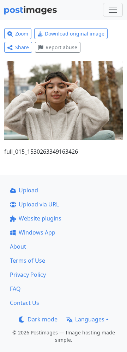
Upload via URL (39, 204)
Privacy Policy (28, 275)
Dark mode (43, 319)
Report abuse (61, 47)
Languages (89, 319)
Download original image (74, 33)
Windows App (37, 232)
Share (22, 47)
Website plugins (40, 218)
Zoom (21, 33)
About (18, 246)
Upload (28, 190)
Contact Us (24, 303)
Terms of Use (27, 260)
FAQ (15, 289)
